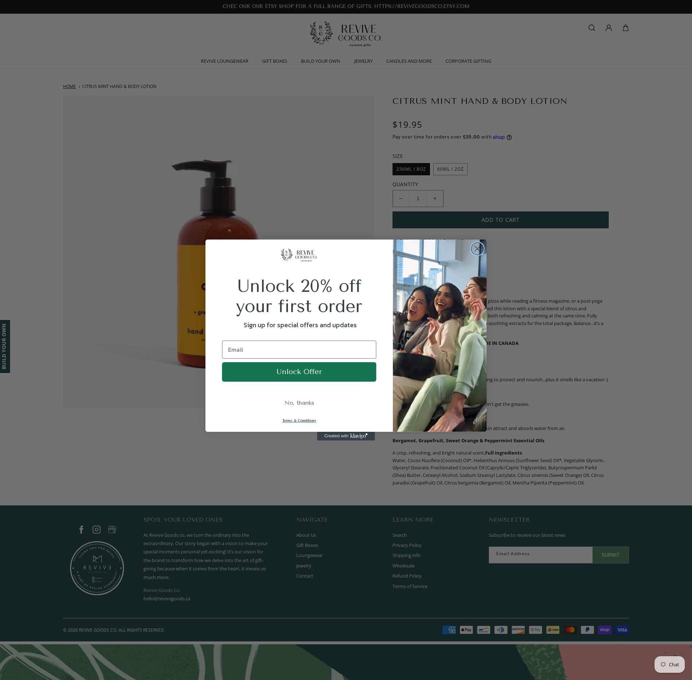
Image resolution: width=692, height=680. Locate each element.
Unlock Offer (299, 372)
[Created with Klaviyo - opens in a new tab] (346, 436)
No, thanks (299, 402)
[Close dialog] (477, 248)
